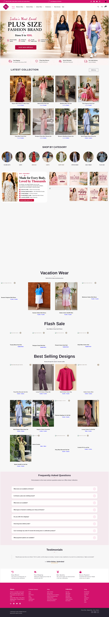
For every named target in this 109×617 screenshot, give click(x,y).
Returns (97, 610)
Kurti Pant (40, 19)
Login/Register (31, 599)
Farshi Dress (58, 16)
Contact (30, 597)
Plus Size (67, 591)
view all (93, 70)
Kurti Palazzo (41, 21)
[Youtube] (17, 603)
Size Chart (31, 600)
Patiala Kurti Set (41, 27)
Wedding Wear (69, 597)
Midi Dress (20, 21)
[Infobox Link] (54, 38)
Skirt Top (86, 599)
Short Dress (20, 24)
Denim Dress (20, 16)
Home (13, 6)
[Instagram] (91, 1)
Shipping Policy (50, 597)
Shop (30, 596)
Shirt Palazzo (55, 24)
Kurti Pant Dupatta (42, 24)
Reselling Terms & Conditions (53, 594)
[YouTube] (97, 1)
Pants (85, 602)
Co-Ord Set (86, 593)
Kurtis (39, 16)
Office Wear (68, 593)
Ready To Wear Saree (77, 16)
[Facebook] (94, 1)
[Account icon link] (105, 1)
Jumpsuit (54, 21)
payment (84, 578)
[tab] (54, 489)
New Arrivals (57, 6)
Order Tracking (50, 591)
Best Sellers (68, 600)
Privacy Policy (83, 610)
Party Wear (68, 594)
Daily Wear (68, 596)
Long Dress (20, 19)
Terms (94, 610)
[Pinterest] (99, 1)
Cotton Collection (69, 599)
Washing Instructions (51, 600)
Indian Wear (39, 6)
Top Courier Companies (52, 599)
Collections (48, 6)
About (30, 593)
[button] (24, 6)
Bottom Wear (29, 6)
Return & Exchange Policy (52, 596)
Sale (63, 6)
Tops (85, 600)
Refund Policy (50, 593)
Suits (85, 596)
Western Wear (19, 6)
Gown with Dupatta (59, 19)
